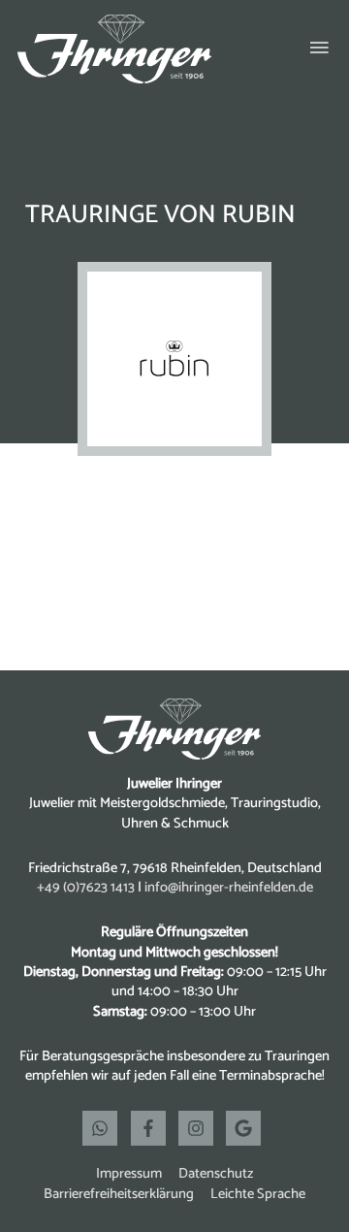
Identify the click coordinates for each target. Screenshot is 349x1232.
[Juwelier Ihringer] (114, 49)
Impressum (129, 1173)
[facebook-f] (153, 1128)
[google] (246, 1128)
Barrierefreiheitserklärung (119, 1194)
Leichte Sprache (257, 1194)
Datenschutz (215, 1173)
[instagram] (200, 1128)
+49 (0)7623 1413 (86, 887)
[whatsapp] (104, 1128)
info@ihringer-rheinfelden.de (228, 887)
